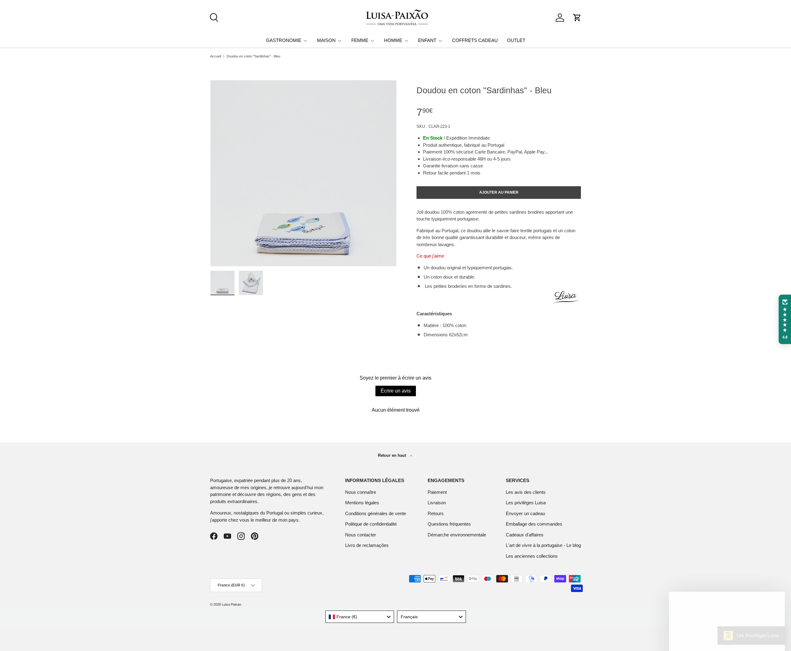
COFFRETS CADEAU (475, 40)
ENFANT (427, 40)
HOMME (393, 40)
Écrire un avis (396, 390)
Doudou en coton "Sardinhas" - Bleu (253, 56)
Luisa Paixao (231, 604)
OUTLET (516, 40)
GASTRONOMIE (283, 40)
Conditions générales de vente (375, 513)
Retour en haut (392, 455)
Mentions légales (362, 502)
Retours (436, 513)
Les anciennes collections (532, 556)
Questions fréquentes (449, 524)
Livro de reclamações (367, 545)
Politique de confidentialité (371, 524)
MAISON (326, 40)
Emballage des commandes (534, 524)
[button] (577, 17)
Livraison (437, 502)
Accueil (215, 56)
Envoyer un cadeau (525, 513)
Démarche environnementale (457, 534)
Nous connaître (360, 492)
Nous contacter (360, 534)
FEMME (359, 40)
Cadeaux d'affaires (525, 534)
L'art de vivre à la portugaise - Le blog (543, 545)
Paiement (437, 492)
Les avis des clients (526, 492)
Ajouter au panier (498, 192)
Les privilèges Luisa (526, 502)
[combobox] (359, 617)
